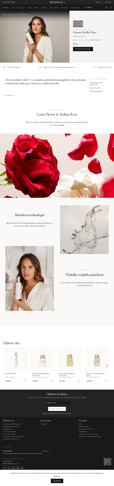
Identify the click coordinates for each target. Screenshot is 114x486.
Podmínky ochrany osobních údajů (14, 436)
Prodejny (43, 424)
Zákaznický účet (84, 426)
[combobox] (93, 8)
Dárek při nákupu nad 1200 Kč (9, 2)
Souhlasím (57, 481)
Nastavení (57, 476)
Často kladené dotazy (9, 431)
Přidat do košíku (83, 49)
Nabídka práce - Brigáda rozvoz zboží (90, 436)
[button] (60, 37)
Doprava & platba (8, 429)
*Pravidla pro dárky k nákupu (12, 424)
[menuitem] (6, 8)
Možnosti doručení (95, 40)
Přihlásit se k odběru (57, 408)
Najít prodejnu (108, 2)
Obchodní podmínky (9, 434)
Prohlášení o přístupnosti (11, 439)
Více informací (99, 473)
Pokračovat (46, 451)
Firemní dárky (83, 431)
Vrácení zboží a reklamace (11, 426)
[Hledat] (85, 8)
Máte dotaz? (98, 2)
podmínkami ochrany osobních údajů (63, 413)
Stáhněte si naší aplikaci (86, 429)
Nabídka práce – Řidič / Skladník (88, 434)
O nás (80, 424)
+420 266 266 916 (7, 461)
